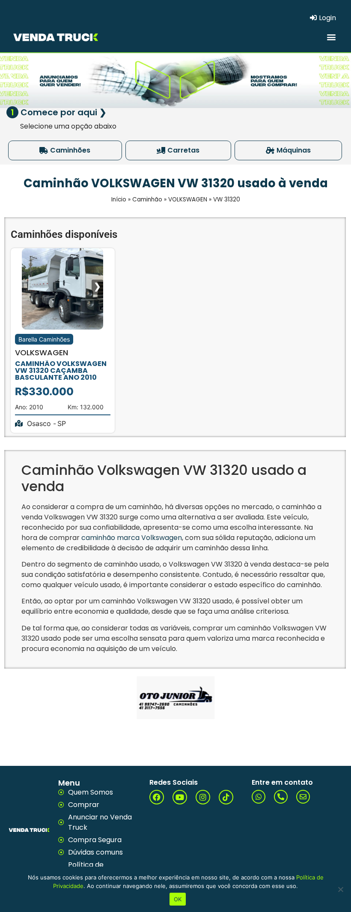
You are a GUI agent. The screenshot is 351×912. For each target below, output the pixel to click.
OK (178, 899)
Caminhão (147, 199)
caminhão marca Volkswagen (131, 538)
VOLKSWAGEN (187, 199)
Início (118, 199)
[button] (331, 37)
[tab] (65, 150)
